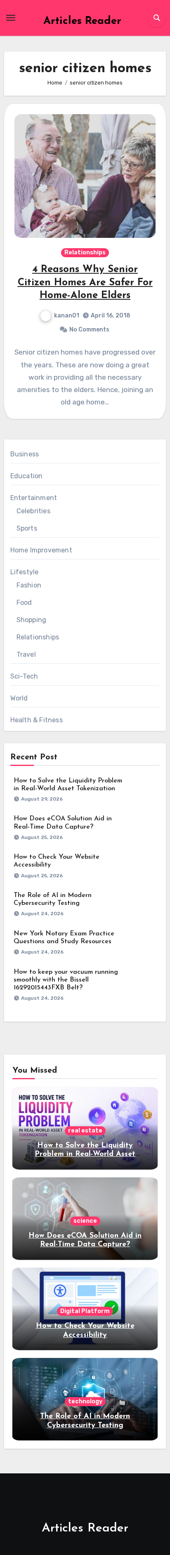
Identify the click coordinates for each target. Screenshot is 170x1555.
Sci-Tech (24, 676)
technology (85, 1401)
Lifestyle (24, 572)
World (19, 698)
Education (26, 476)
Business (24, 454)
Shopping (32, 620)
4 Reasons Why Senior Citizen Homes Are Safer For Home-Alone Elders (85, 282)
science (85, 1220)
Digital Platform (85, 1311)
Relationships (85, 252)
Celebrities (33, 511)
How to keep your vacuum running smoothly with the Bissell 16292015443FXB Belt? (66, 980)
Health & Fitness (36, 720)
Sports (27, 528)
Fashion (29, 585)
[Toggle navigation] (10, 18)
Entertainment (33, 498)
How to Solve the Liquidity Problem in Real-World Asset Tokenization (85, 1154)
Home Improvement (41, 550)
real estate (85, 1130)
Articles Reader (82, 21)
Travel (26, 654)
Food (24, 602)
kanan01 (66, 315)
